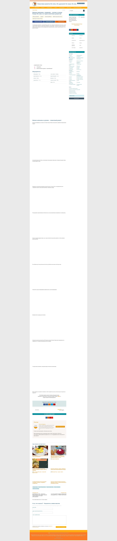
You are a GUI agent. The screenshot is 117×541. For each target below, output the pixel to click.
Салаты (55, 7)
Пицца (78, 68)
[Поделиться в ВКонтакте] (47, 404)
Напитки (78, 66)
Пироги (78, 67)
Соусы (71, 76)
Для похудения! (61, 7)
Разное (78, 71)
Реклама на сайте (58, 537)
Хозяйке (78, 82)
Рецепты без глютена (73, 93)
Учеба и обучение (80, 79)
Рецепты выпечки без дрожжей (75, 89)
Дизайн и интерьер (80, 57)
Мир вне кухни (72, 66)
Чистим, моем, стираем (79, 85)
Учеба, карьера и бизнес (72, 81)
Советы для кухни (73, 74)
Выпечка (42, 7)
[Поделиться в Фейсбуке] (44, 404)
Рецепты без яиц (72, 90)
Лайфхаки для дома (71, 64)
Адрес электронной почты (37, 511)
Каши (70, 62)
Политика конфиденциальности (58, 538)
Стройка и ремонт (80, 76)
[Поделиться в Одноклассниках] (49, 404)
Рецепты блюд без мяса (74, 88)
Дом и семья (69, 7)
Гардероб (78, 56)
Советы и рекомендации (77, 7)
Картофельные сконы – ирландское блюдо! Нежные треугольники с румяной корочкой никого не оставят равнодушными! (39, 495)
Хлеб (78, 80)
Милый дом (79, 64)
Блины (71, 55)
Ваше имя (34, 507)
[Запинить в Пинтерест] (54, 404)
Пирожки (71, 68)
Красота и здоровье (79, 62)
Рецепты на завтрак (36, 488)
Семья (78, 73)
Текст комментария (36, 514)
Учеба (71, 79)
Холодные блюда (72, 84)
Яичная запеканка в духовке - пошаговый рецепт (44, 68)
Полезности (79, 69)
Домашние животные (71, 59)
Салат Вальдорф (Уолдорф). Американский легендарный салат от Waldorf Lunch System (58, 494)
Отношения (71, 67)
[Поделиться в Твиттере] (52, 404)
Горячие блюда (49, 7)
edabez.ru (84, 535)
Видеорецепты (79, 55)
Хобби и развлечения (71, 83)
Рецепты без (37, 7)
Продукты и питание (71, 72)
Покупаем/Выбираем (71, 70)
